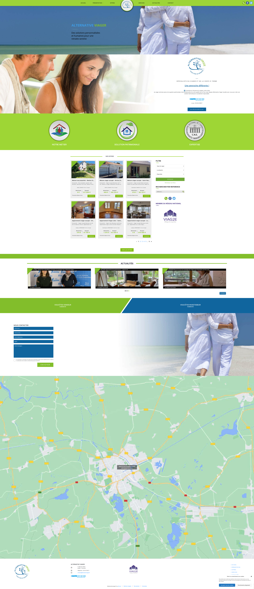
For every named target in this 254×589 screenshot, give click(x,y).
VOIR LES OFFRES (127, 250)
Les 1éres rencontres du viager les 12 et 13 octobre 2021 (115, 269)
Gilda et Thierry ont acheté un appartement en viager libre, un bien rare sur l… (53, 269)
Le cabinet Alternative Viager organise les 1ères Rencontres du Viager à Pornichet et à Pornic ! (192, 269)
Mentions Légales (127, 586)
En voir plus (223, 293)
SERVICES (142, 3)
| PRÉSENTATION (235, 567)
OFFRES (112, 3)
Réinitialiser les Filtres (170, 182)
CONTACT (171, 3)
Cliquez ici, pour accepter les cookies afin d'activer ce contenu (127, 467)
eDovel (119, 586)
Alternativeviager (35, 287)
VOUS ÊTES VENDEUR (62, 305)
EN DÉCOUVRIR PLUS (196, 109)
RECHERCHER (170, 179)
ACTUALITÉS (156, 3)
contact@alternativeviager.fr (84, 572)
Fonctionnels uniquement (244, 585)
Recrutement (136, 586)
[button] (251, 576)
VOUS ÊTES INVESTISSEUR (190, 305)
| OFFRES (233, 569)
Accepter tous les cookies (227, 585)
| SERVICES (234, 572)
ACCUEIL (83, 3)
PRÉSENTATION (97, 3)
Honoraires (144, 586)
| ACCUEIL (234, 564)
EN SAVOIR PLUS (91, 236)
